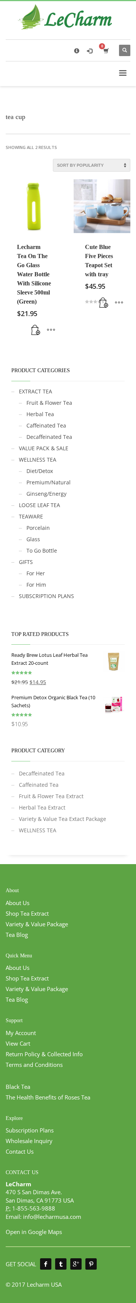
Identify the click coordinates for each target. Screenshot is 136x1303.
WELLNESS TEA (37, 459)
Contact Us (20, 1151)
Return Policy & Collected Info (44, 1054)
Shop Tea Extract (27, 913)
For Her (35, 573)
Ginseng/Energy (46, 493)
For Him (36, 584)
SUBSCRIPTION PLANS (46, 596)
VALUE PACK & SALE (43, 448)
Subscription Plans (30, 1130)
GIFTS (26, 561)
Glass (33, 539)
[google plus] (76, 1264)
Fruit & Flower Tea (49, 402)
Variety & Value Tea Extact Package (62, 818)
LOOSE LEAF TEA (39, 505)
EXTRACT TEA (35, 391)
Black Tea (18, 1086)
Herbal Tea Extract (42, 807)
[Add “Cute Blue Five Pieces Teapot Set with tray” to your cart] (103, 302)
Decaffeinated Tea (49, 436)
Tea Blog (17, 934)
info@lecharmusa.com (52, 1216)
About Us (17, 903)
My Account (21, 1033)
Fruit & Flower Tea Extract (51, 796)
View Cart (18, 1043)
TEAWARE (31, 516)
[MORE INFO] (51, 330)
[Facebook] (45, 1264)
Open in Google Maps (34, 1232)
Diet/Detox (39, 471)
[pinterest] (91, 1264)
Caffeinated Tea (46, 425)
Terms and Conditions (34, 1064)
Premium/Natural (48, 482)
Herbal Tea (40, 414)
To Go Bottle (41, 550)
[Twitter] (60, 1264)
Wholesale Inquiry (29, 1141)
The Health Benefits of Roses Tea (48, 1097)
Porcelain (38, 527)
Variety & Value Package (37, 924)
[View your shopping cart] (105, 50)
